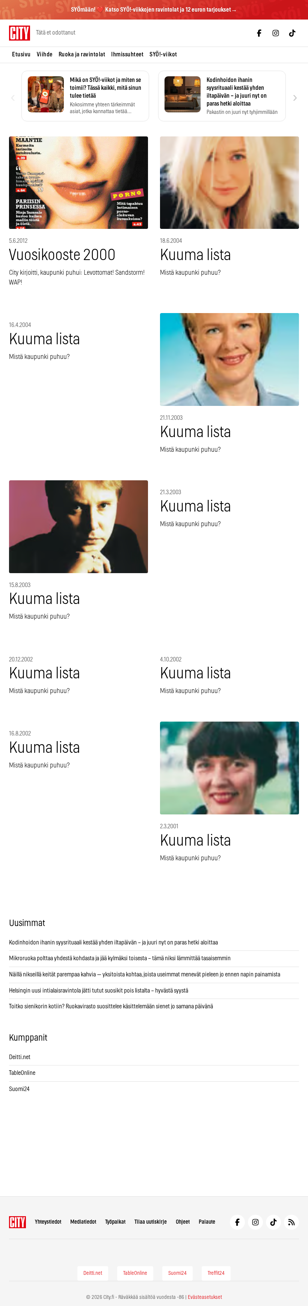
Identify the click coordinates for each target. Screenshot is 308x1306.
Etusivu (21, 54)
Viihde (45, 54)
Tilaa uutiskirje (150, 1222)
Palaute (207, 1222)
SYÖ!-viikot (163, 54)
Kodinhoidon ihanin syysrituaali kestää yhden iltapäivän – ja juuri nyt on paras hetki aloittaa (113, 943)
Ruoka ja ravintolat (82, 54)
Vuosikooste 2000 (62, 255)
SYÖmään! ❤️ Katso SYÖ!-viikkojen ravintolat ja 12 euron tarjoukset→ (154, 10)
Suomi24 (19, 1089)
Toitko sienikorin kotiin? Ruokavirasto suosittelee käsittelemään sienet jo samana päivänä (111, 1006)
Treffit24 (216, 1273)
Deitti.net (19, 1057)
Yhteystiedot (48, 1222)
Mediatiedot (83, 1222)
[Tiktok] (292, 33)
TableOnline (22, 1073)
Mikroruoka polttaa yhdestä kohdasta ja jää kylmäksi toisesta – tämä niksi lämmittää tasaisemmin (120, 958)
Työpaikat (115, 1222)
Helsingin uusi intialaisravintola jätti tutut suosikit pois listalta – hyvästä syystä (98, 991)
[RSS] (291, 1222)
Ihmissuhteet (127, 54)
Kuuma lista (195, 255)
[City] (17, 1222)
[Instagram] (275, 33)
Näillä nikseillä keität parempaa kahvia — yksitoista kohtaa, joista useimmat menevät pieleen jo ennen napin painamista (144, 975)
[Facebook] (259, 33)
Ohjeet (183, 1222)
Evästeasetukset (205, 1297)
